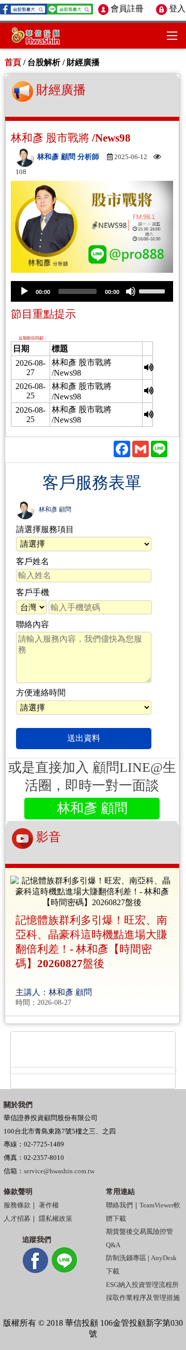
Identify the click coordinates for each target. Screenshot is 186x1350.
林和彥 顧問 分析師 (69, 156)
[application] (92, 291)
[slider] (153, 290)
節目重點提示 (43, 314)
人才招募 (17, 1218)
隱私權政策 (55, 1218)
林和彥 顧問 (55, 509)
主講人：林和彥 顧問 (54, 992)
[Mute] (131, 291)
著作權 (49, 1205)
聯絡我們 (119, 1205)
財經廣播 (59, 90)
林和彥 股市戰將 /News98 (71, 138)
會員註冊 (126, 8)
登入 (176, 8)
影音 (47, 837)
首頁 (13, 62)
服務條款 (17, 1205)
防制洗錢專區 (126, 1258)
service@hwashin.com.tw (59, 1171)
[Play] (24, 291)
